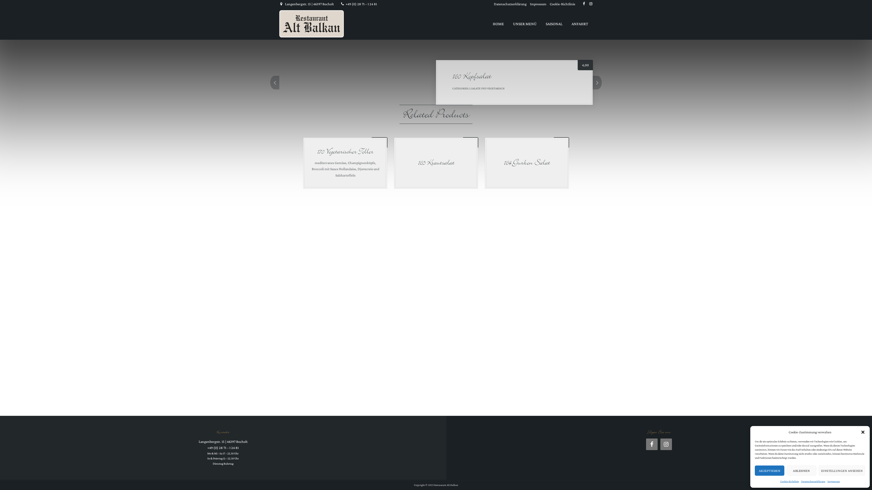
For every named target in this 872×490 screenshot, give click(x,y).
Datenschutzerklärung (813, 481)
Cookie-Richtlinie (789, 481)
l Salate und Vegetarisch (487, 88)
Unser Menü (525, 24)
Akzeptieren (769, 471)
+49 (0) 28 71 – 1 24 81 (361, 4)
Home (498, 24)
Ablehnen (801, 471)
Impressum (833, 481)
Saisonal (554, 24)
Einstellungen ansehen (842, 471)
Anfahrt (580, 24)
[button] (863, 432)
